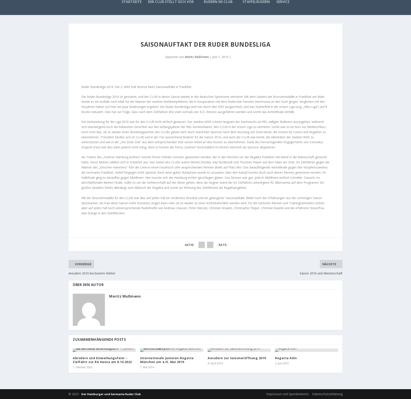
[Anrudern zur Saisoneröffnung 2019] (239, 350)
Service (282, 2)
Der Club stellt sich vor (171, 2)
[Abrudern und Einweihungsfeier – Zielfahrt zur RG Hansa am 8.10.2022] (104, 350)
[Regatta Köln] (306, 350)
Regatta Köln (286, 358)
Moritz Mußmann (197, 57)
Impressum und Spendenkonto (287, 394)
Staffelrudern (256, 2)
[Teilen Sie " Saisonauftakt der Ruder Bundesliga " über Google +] (201, 245)
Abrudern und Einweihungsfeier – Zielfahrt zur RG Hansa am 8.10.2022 (102, 360)
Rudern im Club (218, 2)
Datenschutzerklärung (327, 394)
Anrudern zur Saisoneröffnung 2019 (237, 358)
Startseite (131, 2)
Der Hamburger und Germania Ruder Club (111, 394)
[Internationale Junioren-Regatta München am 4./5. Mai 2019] (171, 350)
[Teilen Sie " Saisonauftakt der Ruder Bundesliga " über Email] (210, 245)
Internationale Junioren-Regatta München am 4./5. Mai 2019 (167, 360)
